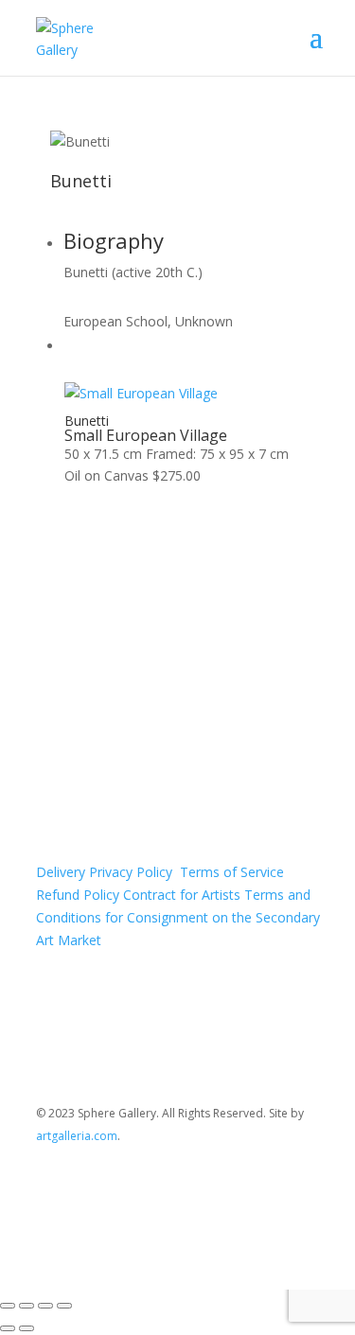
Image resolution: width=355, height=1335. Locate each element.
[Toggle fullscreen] (26, 1306)
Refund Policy (77, 895)
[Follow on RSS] (305, 1191)
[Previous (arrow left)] (7, 1328)
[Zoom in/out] (7, 1306)
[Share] (45, 1306)
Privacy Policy (132, 872)
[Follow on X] (267, 1191)
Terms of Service (232, 872)
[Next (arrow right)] (26, 1328)
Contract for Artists (181, 895)
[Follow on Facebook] (229, 1191)
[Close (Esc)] (64, 1306)
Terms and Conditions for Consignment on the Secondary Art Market (178, 917)
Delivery (60, 872)
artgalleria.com (76, 1136)
